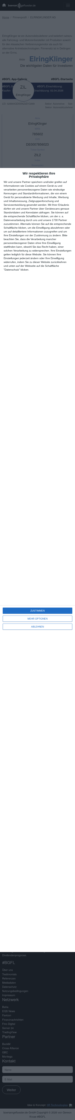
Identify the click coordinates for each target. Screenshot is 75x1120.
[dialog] (37, 560)
